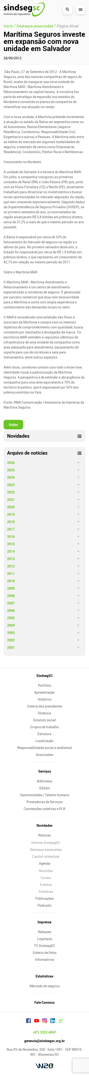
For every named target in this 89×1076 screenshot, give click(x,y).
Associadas (44, 754)
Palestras (46, 891)
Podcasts (44, 905)
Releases (44, 932)
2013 (11, 558)
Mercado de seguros (45, 986)
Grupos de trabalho (44, 727)
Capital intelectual (46, 856)
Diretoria (44, 713)
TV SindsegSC (44, 945)
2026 (11, 462)
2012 (11, 566)
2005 (11, 618)
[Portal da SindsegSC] (60, 1021)
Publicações (44, 898)
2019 (11, 514)
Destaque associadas (46, 849)
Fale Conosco (44, 1002)
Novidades (44, 825)
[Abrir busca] (67, 9)
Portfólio (44, 685)
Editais (44, 788)
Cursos (46, 877)
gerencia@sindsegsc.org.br (44, 1041)
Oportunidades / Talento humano (44, 795)
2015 (11, 544)
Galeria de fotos (44, 952)
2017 (11, 529)
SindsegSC (44, 675)
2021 (11, 499)
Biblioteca (44, 781)
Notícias (44, 835)
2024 (11, 477)
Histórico (45, 699)
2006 (11, 610)
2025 (11, 470)
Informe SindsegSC (45, 842)
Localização (44, 740)
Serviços (44, 771)
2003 (11, 632)
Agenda (44, 863)
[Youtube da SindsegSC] (36, 1021)
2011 (11, 573)
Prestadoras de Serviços (45, 802)
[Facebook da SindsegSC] (28, 1021)
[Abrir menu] (80, 9)
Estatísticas (44, 976)
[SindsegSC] (24, 9)
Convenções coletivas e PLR (44, 808)
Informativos (44, 959)
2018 (11, 522)
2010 (11, 581)
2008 (11, 595)
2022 (11, 492)
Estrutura (44, 734)
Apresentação (44, 692)
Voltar (13, 424)
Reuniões (46, 870)
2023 (11, 485)
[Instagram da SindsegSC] (44, 1021)
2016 (11, 536)
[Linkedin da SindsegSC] (52, 1021)
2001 (11, 647)
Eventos (46, 884)
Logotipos (44, 938)
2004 (11, 625)
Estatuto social (44, 720)
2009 (11, 588)
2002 (11, 640)
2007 (11, 603)
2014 (11, 551)
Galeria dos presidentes (44, 706)
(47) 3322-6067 (44, 1032)
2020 (11, 507)
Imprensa (44, 922)
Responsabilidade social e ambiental (44, 747)
